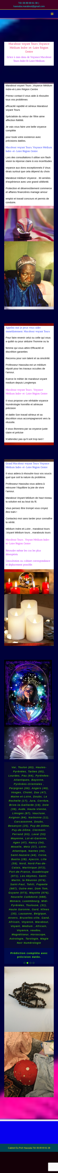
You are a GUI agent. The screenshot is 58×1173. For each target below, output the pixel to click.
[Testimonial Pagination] (24, 963)
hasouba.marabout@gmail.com (29, 6)
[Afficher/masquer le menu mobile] (52, 13)
